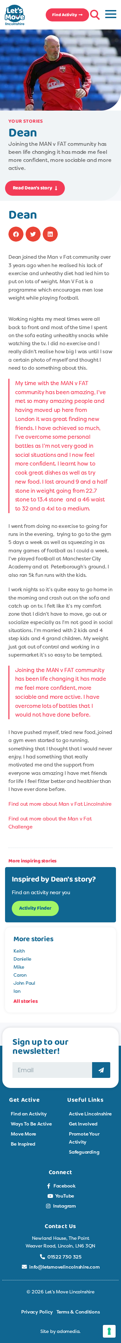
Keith (19, 951)
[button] (94, 14)
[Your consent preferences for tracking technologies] (109, 1331)
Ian (16, 991)
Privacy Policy (37, 1311)
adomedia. (69, 1331)
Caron (20, 975)
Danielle (22, 959)
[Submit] (101, 1070)
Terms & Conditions (78, 1311)
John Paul (24, 983)
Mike (18, 967)
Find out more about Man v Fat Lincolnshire (60, 803)
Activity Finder (35, 908)
